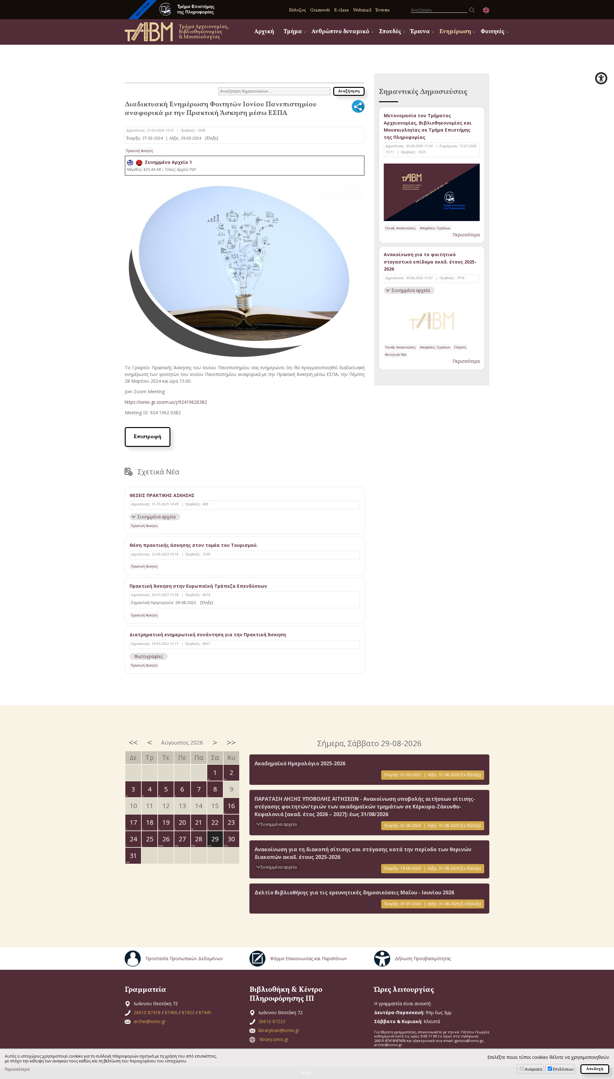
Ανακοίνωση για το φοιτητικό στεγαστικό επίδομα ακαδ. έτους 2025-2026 (430, 261)
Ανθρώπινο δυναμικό (340, 32)
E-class (341, 10)
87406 (171, 1012)
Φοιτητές (492, 32)
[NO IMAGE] (432, 319)
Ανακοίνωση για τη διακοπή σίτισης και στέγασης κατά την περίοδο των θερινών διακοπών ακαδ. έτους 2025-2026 (363, 853)
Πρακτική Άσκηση (139, 151)
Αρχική (264, 32)
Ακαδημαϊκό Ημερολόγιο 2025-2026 (300, 763)
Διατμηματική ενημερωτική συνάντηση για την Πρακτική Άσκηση (208, 634)
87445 (205, 1012)
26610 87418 (147, 1012)
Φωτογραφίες (148, 656)
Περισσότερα (466, 235)
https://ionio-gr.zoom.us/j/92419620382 (166, 402)
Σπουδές (390, 32)
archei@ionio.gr (150, 1021)
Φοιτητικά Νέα (395, 354)
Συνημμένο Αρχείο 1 (167, 162)
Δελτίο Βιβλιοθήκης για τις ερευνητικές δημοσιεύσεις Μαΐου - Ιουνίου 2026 (354, 892)
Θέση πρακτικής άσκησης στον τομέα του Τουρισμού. (194, 545)
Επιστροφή (147, 436)
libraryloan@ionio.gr (278, 1030)
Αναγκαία (533, 1069)
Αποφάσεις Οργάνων (435, 228)
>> (231, 742)
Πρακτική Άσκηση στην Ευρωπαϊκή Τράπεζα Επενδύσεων (198, 586)
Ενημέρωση (455, 32)
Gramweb (320, 10)
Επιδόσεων (563, 1069)
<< (133, 742)
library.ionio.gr (274, 1039)
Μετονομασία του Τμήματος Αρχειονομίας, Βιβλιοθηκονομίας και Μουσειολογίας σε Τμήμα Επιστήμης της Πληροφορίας (428, 126)
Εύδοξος (297, 10)
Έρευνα (420, 32)
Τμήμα (293, 32)
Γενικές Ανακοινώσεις (400, 228)
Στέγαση (460, 347)
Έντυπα (383, 10)
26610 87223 (271, 1021)
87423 (188, 1012)
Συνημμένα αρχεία (156, 517)
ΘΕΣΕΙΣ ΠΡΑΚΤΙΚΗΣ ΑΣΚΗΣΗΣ (162, 495)
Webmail (362, 10)
